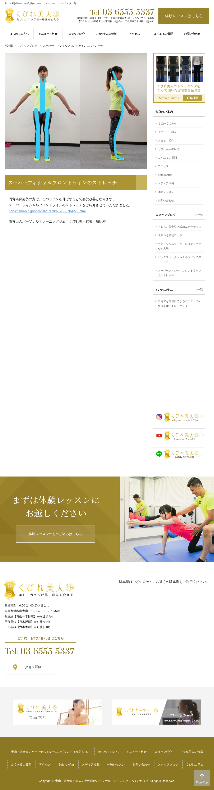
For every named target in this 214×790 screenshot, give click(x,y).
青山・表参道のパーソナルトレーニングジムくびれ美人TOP (50, 751)
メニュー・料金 (167, 132)
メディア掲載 (166, 183)
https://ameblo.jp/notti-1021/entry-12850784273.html (47, 211)
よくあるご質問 (167, 157)
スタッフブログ (168, 764)
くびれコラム (195, 764)
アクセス (163, 166)
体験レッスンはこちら (184, 16)
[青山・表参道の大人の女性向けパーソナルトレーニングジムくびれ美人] (32, 19)
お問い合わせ (166, 200)
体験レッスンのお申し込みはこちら (55, 534)
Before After (165, 174)
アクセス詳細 (32, 667)
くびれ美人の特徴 (169, 149)
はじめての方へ (167, 123)
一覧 (200, 214)
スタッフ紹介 (166, 140)
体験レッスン (166, 192)
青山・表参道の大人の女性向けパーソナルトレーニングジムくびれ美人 (102, 780)
